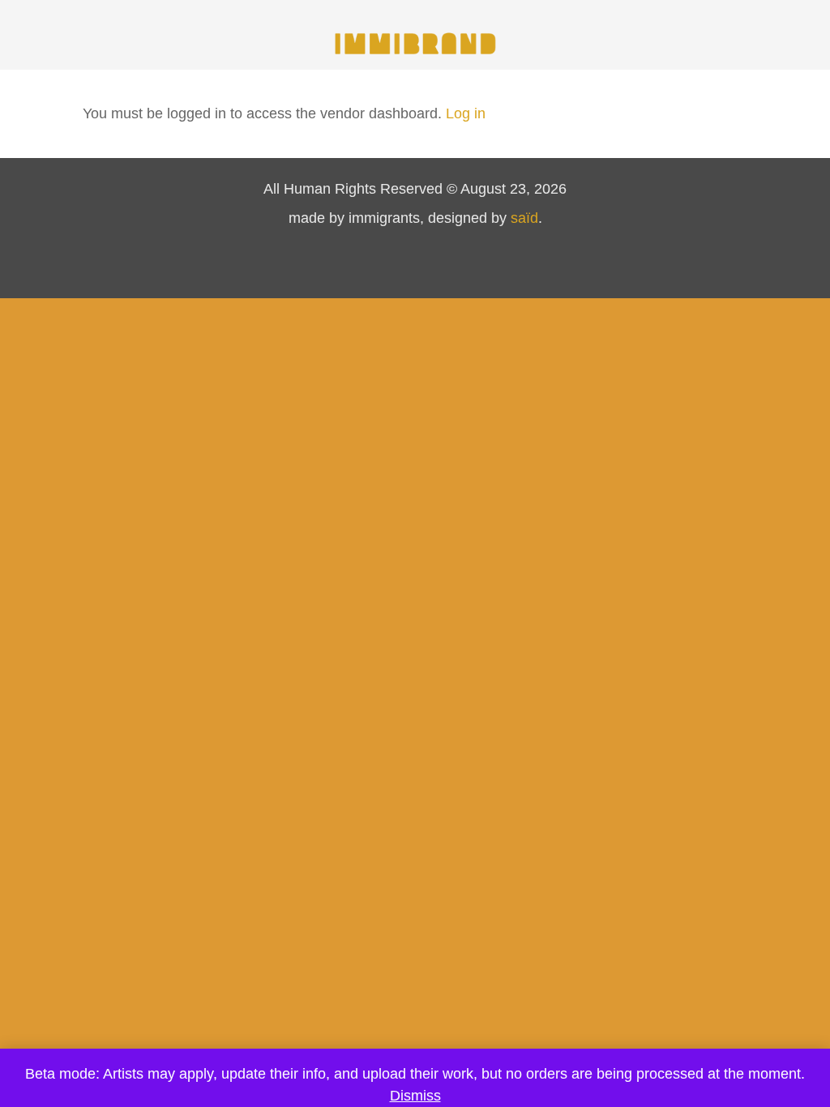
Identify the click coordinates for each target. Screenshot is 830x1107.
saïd (524, 218)
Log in (466, 113)
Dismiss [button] (415, 1096)
